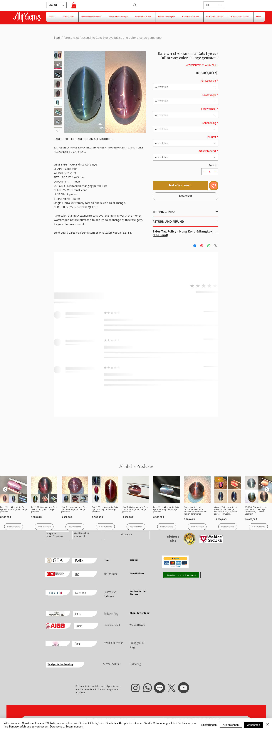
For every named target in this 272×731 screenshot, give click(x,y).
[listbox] (56, 5)
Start (57, 37)
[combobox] (185, 87)
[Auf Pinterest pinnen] (202, 246)
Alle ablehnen (231, 725)
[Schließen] (267, 724)
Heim (107, 560)
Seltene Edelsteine (112, 664)
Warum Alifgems (137, 625)
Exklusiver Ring (111, 614)
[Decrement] (204, 171)
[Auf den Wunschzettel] (213, 185)
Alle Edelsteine (110, 574)
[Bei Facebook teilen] (195, 246)
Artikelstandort (208, 151)
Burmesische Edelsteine (110, 594)
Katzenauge (210, 94)
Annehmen (253, 725)
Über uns (133, 559)
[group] (136, 503)
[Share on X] (216, 246)
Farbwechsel (209, 108)
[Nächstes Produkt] (267, 489)
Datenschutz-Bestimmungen (66, 726)
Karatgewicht (209, 80)
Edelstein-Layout (112, 625)
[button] (56, 5)
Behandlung (210, 122)
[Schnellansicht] (13, 489)
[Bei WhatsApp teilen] (209, 246)
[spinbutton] (209, 171)
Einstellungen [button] (209, 725)
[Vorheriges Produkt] (5, 489)
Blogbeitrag (135, 664)
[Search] (135, 5)
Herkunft (212, 136)
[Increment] (215, 171)
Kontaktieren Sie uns (138, 593)
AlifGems (27, 17)
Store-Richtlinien (137, 573)
